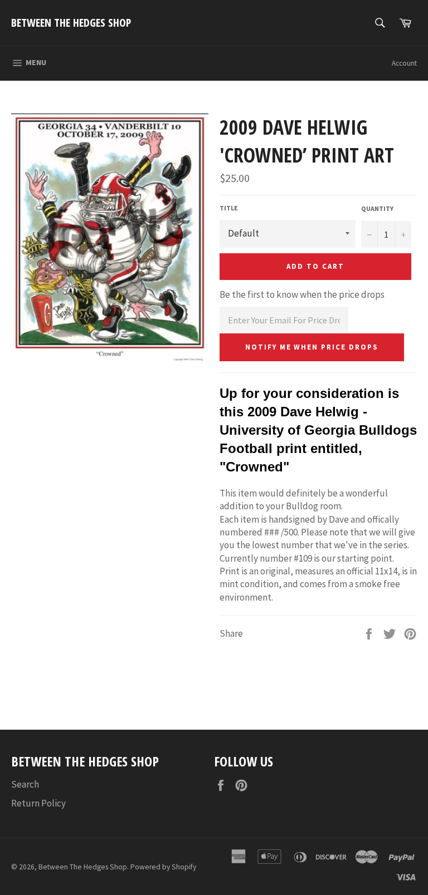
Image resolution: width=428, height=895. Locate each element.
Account (404, 63)
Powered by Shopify (163, 867)
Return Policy (38, 803)
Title (229, 208)
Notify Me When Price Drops (311, 347)
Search (25, 784)
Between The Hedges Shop (71, 22)
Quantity (377, 208)
